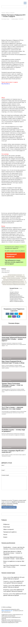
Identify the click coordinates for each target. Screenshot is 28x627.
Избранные (6, 524)
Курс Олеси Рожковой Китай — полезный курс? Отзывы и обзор (13, 362)
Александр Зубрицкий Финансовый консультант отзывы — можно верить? (14, 339)
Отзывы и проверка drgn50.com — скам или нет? (13, 451)
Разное (5, 534)
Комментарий (5, 475)
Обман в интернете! (8, 529)
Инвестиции (6, 527)
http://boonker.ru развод (14, 278)
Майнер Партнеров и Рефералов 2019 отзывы (12, 282)
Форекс (5, 537)
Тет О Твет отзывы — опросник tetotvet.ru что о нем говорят (12, 408)
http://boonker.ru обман (8, 276)
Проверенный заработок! (11, 255)
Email (3, 470)
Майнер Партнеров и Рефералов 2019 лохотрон (14, 279)
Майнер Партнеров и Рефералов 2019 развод (14, 284)
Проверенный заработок (10, 532)
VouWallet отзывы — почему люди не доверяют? (13, 430)
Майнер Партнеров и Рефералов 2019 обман (13, 281)
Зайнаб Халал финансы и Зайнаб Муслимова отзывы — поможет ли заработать (12, 553)
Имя (2, 465)
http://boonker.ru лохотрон (15, 275)
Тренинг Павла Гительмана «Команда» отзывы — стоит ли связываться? (12, 385)
